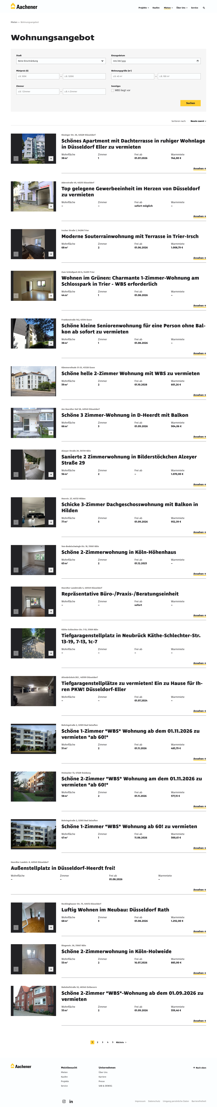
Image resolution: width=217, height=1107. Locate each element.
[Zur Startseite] (24, 6)
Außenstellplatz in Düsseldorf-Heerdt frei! (63, 868)
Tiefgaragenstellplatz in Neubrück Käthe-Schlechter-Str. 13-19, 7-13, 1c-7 (131, 639)
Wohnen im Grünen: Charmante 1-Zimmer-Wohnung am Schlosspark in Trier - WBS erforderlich (130, 281)
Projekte (65, 1081)
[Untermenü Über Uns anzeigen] (187, 7)
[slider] (33, 149)
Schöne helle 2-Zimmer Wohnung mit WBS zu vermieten (130, 373)
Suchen (190, 103)
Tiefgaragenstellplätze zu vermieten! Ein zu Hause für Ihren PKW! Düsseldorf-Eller (132, 686)
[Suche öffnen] (204, 8)
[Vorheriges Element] (16, 158)
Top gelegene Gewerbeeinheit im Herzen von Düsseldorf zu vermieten (130, 192)
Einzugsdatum (118, 55)
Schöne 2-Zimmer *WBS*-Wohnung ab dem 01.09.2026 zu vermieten (132, 996)
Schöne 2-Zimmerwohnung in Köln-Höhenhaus (118, 552)
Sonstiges (115, 86)
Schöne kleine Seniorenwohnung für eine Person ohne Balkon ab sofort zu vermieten (133, 329)
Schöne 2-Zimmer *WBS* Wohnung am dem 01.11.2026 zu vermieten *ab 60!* (131, 782)
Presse (102, 1081)
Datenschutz (154, 1101)
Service (64, 1086)
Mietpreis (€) (22, 71)
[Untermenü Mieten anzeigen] (172, 7)
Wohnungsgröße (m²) (121, 71)
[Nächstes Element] (50, 158)
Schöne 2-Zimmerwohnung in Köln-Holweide (116, 951)
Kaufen (64, 1077)
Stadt (19, 55)
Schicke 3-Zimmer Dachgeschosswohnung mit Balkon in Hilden (129, 507)
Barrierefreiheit (199, 1101)
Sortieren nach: (179, 121)
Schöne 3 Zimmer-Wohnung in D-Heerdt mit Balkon (124, 415)
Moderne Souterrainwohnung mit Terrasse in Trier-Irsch (130, 236)
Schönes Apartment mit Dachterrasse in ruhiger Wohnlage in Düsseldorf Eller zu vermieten (133, 144)
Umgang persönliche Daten (176, 1101)
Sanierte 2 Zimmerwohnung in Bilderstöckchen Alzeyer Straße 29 (129, 460)
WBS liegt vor (122, 90)
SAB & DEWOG (105, 1086)
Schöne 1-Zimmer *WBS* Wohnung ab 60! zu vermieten (129, 826)
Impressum (140, 1101)
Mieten (14, 22)
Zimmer (20, 86)
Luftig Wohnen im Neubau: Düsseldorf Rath (115, 910)
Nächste (120, 1042)
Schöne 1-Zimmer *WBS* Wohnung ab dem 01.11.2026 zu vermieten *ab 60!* (130, 734)
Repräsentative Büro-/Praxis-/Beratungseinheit (120, 594)
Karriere (102, 1077)
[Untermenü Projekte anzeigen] (148, 7)
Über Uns (103, 1072)
